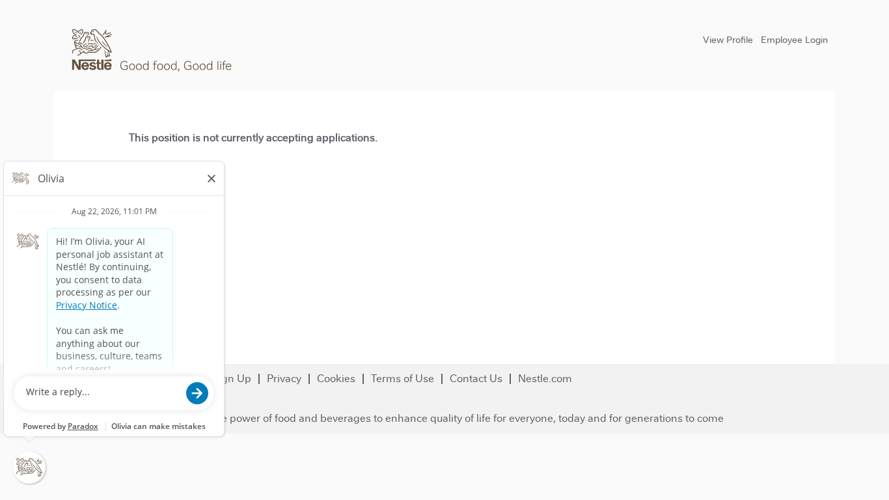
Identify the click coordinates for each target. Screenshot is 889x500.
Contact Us (476, 378)
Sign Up (231, 378)
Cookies (336, 378)
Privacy (284, 378)
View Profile (728, 40)
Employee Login (794, 40)
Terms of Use (402, 378)
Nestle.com (545, 378)
